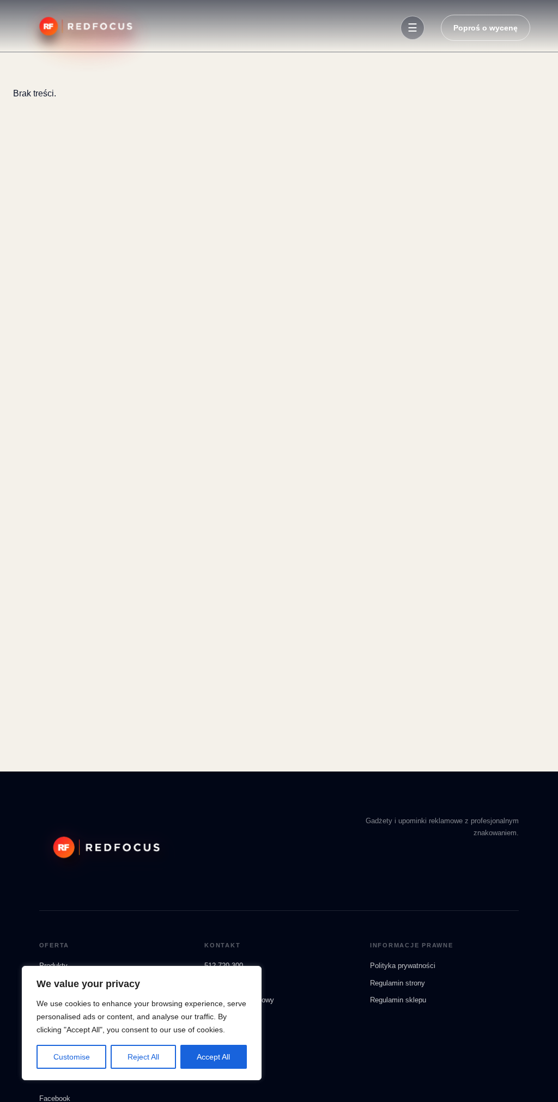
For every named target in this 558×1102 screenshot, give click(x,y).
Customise (71, 1056)
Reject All (143, 1056)
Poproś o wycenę (485, 27)
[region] (142, 1023)
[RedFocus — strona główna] (84, 28)
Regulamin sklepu (398, 1000)
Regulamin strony (397, 983)
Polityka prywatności (402, 966)
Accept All (213, 1056)
